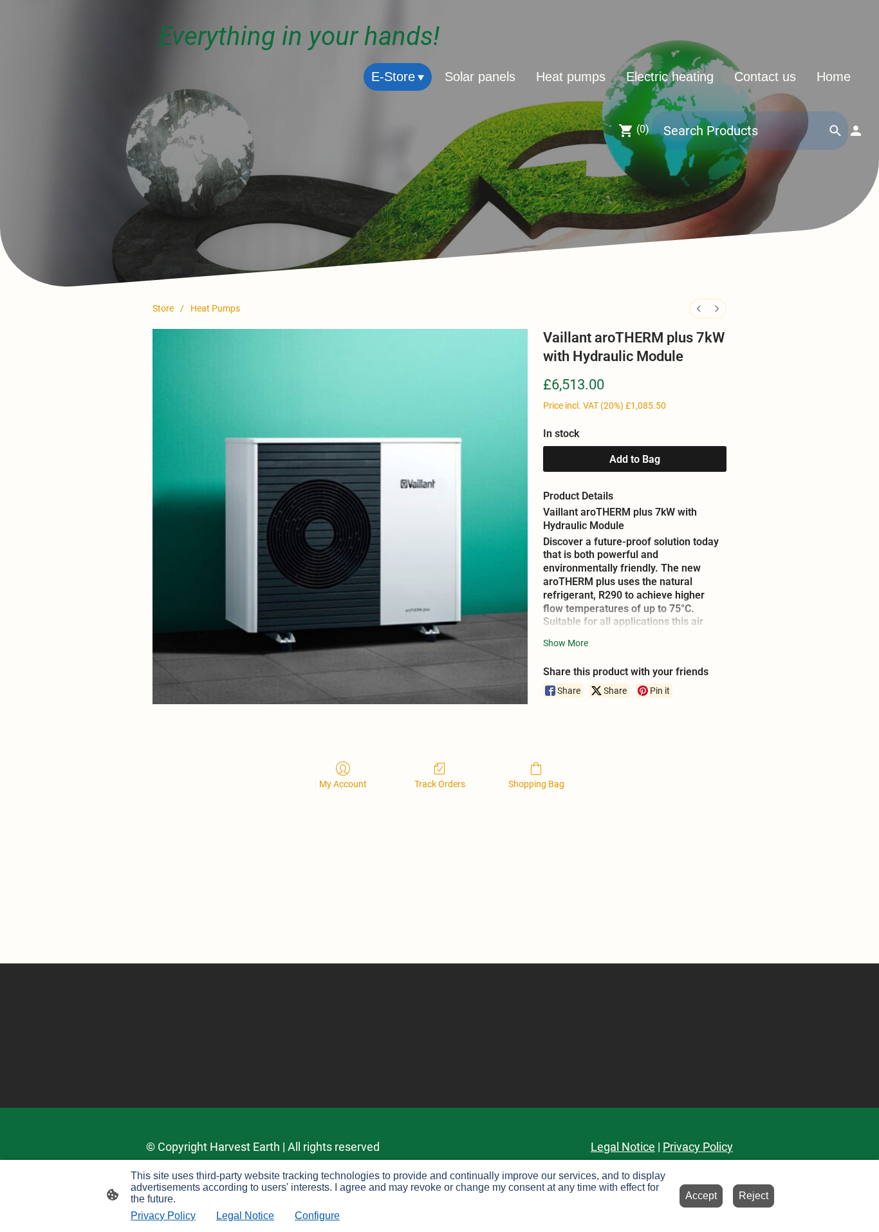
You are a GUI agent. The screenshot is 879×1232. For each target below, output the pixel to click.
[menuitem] (699, 308)
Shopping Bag (536, 784)
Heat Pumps (215, 308)
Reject (753, 1195)
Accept (701, 1195)
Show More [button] (565, 643)
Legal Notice (245, 1215)
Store (163, 308)
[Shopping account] (856, 130)
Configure (317, 1215)
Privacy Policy (163, 1215)
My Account (343, 784)
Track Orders (439, 784)
